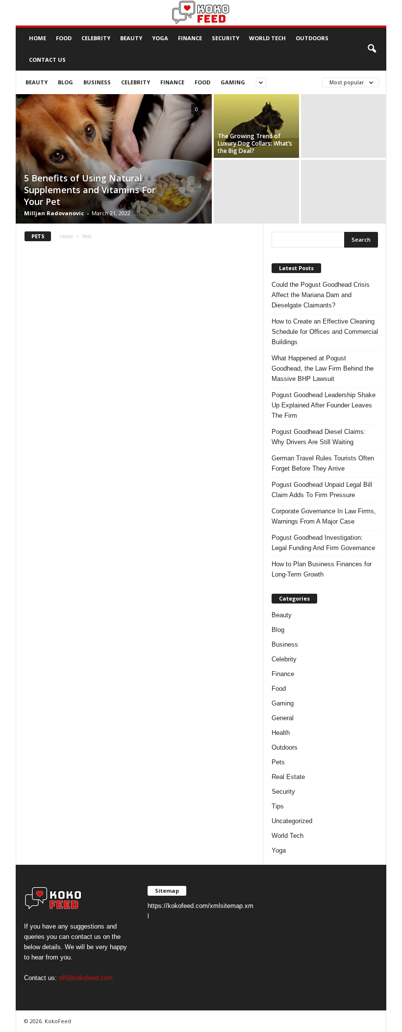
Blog (65, 82)
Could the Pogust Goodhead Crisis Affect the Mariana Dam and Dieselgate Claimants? (321, 295)
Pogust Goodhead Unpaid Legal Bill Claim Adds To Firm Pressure (322, 490)
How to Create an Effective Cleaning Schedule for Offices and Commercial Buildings (325, 332)
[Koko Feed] (201, 12)
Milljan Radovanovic (54, 213)
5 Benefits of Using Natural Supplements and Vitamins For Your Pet (89, 189)
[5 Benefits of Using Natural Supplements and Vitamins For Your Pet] (114, 160)
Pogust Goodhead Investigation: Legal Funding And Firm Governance (323, 543)
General (283, 718)
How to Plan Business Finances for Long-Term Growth (322, 569)
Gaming (233, 82)
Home (37, 38)
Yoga (160, 38)
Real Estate (288, 776)
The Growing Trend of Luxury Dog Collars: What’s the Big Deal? (255, 143)
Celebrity (95, 38)
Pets (278, 762)
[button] (371, 49)
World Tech (267, 38)
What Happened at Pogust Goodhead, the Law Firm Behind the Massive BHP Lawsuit (323, 368)
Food (64, 38)
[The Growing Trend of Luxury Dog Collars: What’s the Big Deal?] (256, 126)
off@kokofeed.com (86, 978)
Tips (278, 806)
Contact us (47, 59)
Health (281, 732)
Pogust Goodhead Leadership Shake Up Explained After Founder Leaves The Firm (324, 405)
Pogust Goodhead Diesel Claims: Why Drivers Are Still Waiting (319, 437)
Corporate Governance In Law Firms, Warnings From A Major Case (324, 516)
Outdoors (312, 38)
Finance (190, 38)
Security (225, 38)
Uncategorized (292, 821)
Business (97, 82)
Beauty (131, 38)
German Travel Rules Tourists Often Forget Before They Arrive (323, 463)
